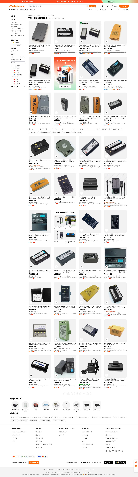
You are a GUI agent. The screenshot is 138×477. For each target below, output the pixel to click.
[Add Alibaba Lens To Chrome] (34, 462)
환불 (83, 441)
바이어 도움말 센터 (87, 432)
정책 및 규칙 (39, 447)
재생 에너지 (37, 15)
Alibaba (30, 15)
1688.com (52, 469)
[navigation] (18, 204)
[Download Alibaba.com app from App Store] (108, 462)
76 (87, 393)
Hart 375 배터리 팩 (46, 420)
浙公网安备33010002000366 (95, 474)
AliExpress (46, 469)
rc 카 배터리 (24, 420)
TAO (81, 469)
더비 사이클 (58, 417)
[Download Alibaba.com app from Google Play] (120, 462)
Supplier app (70, 462)
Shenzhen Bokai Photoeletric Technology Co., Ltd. (65, 202)
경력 (13, 441)
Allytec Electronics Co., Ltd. (111, 166)
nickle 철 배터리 (102, 129)
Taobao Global (75, 469)
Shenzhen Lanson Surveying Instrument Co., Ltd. (65, 52)
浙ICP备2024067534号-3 (109, 474)
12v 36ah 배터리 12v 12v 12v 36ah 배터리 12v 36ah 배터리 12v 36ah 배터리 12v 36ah (76, 129)
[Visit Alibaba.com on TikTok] (122, 451)
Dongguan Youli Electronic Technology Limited (90, 52)
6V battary (78, 132)
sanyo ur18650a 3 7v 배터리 (37, 129)
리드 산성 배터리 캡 (26, 417)
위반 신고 (84, 447)
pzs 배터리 (57, 132)
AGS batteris (50, 129)
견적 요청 (61, 435)
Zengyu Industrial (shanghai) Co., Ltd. (88, 123)
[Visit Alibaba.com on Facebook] (106, 451)
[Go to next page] (90, 393)
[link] (136, 462)
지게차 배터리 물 (67, 132)
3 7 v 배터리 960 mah (120, 417)
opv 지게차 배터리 (34, 132)
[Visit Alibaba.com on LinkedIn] (110, 451)
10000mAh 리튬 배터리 (60, 420)
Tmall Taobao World (61, 469)
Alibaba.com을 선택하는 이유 (19, 432)
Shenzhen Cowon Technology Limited (38, 87)
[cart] (108, 6)
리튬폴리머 (15, 420)
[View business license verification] (83, 474)
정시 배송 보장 (39, 438)
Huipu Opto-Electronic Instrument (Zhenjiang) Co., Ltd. (40, 123)
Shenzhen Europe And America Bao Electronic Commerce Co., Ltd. (40, 168)
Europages (92, 469)
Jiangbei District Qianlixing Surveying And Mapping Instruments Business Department (65, 123)
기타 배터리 (34, 420)
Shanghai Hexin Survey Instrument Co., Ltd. (64, 166)
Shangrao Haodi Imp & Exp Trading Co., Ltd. (114, 87)
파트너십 (108, 444)
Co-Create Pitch (16, 435)
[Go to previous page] (64, 393)
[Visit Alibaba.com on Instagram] (116, 451)
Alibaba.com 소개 (16, 428)
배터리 (44, 15)
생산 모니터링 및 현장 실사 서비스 (44, 444)
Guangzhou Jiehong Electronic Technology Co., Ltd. (115, 52)
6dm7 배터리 (49, 417)
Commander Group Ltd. (34, 52)
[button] (88, 6)
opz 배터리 (15, 417)
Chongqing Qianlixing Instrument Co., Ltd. (114, 123)
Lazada (69, 469)
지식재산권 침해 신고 (87, 444)
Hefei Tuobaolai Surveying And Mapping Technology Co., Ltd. (90, 166)
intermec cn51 (38, 417)
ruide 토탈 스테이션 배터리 (116, 129)
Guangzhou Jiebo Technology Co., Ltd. (88, 87)
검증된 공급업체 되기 (111, 441)
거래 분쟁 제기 (85, 438)
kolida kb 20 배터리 (84, 417)
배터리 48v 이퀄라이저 (71, 417)
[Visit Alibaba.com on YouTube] (119, 451)
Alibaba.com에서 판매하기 (112, 432)
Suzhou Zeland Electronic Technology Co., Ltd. (40, 203)
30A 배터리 (96, 417)
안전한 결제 (38, 432)
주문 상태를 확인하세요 (111, 438)
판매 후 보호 (39, 441)
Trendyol (86, 469)
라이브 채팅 (85, 435)
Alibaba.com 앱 (84, 462)
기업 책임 (14, 438)
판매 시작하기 (109, 435)
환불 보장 (38, 435)
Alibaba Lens (21, 462)
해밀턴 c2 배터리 (46, 132)
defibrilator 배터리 (107, 417)
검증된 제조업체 (63, 432)
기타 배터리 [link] (51, 15)
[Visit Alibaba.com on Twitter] (113, 451)
